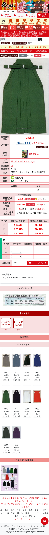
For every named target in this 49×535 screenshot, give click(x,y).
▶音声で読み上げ (9, 56)
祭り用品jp (22, 51)
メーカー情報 (42, 147)
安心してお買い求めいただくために (17, 504)
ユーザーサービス (32, 15)
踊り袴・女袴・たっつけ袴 (23, 161)
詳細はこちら (40, 209)
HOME (3, 23)
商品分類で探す (40, 47)
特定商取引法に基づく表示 (15, 498)
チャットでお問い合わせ (44, 521)
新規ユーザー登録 (19, 43)
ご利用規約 (24, 507)
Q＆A (44, 498)
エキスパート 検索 (8, 15)
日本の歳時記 (41, 51)
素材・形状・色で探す (24, 47)
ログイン (5, 43)
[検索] (40, 39)
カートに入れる (39, 263)
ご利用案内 (34, 498)
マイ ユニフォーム (20, 15)
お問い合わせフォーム (24, 519)
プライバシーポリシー (24, 501)
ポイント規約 (42, 504)
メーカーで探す (6, 47)
